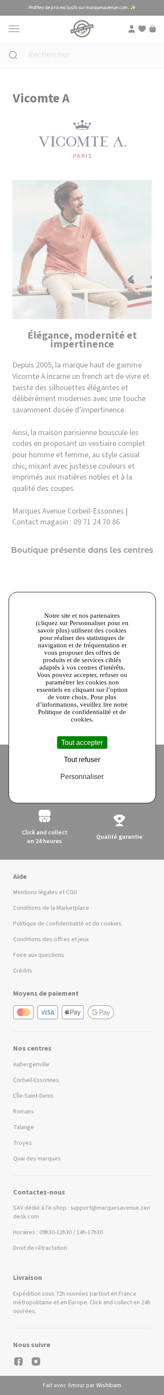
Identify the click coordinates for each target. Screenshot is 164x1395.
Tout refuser (82, 759)
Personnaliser (82, 776)
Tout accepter (82, 742)
